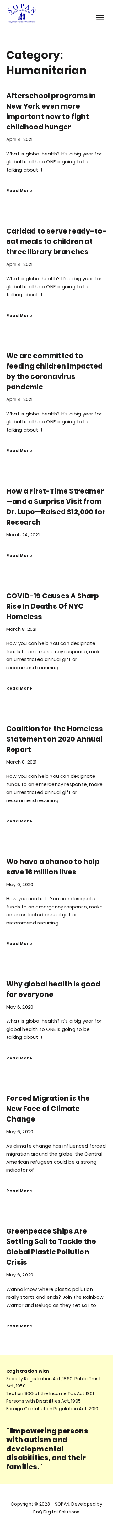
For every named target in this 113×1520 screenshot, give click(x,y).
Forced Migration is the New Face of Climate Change (48, 1108)
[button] (100, 17)
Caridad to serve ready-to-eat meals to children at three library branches (56, 241)
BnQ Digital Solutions (56, 1512)
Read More (19, 190)
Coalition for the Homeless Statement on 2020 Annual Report (54, 739)
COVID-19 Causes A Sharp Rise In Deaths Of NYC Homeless (52, 606)
